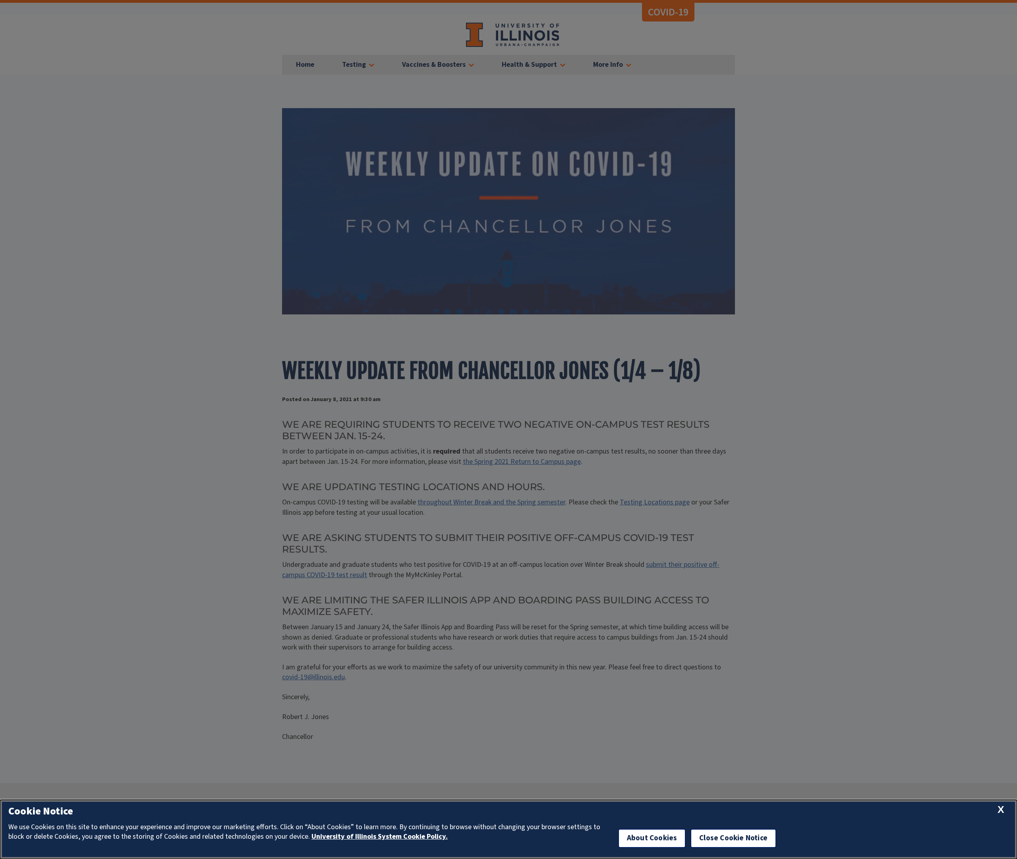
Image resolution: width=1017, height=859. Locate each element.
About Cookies (652, 838)
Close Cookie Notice (733, 838)
